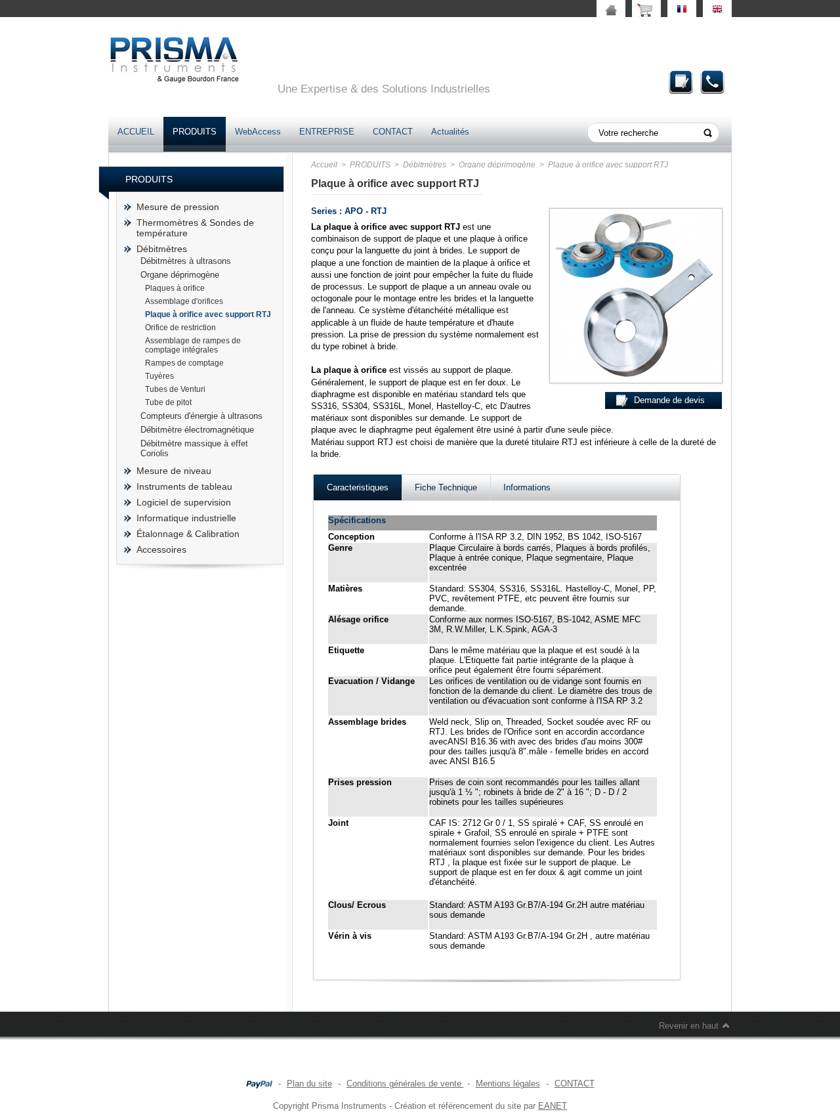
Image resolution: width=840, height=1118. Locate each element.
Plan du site (309, 1083)
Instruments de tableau (184, 486)
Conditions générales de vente (405, 1083)
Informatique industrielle (186, 518)
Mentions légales (508, 1083)
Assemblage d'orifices (184, 301)
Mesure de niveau (173, 470)
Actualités (450, 132)
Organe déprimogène (179, 275)
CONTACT (393, 132)
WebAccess (258, 132)
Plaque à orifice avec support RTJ (208, 314)
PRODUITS (195, 132)
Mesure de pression (177, 207)
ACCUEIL (135, 132)
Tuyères (159, 376)
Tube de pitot (168, 402)
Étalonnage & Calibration (188, 533)
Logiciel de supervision (183, 502)
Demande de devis (681, 82)
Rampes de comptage (184, 363)
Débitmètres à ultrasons (185, 261)
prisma (174, 59)
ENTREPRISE (326, 132)
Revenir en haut (689, 1026)
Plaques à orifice (175, 288)
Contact (712, 82)
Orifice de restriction (180, 327)
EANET (552, 1106)
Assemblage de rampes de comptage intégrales (193, 345)
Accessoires (161, 549)
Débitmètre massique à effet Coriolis (194, 448)
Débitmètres (161, 249)
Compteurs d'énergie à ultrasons (201, 416)
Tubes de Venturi (175, 389)
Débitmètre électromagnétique (197, 430)
